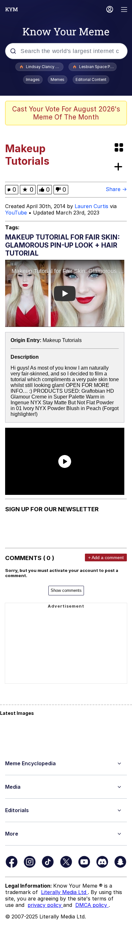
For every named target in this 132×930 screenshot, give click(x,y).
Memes (57, 79)
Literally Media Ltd (64, 892)
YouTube (16, 212)
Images (33, 79)
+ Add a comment (106, 557)
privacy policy (45, 905)
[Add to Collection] (119, 167)
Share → (116, 189)
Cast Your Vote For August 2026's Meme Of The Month (66, 113)
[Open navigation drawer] (124, 10)
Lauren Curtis (91, 206)
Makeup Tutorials (62, 340)
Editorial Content (91, 79)
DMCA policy (92, 905)
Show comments (66, 590)
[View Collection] (119, 148)
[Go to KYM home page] (11, 9)
